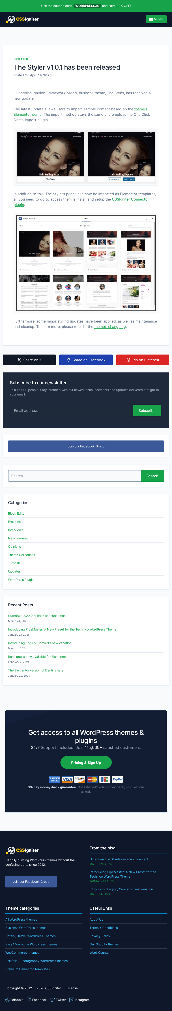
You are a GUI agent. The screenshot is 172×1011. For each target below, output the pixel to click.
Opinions (14, 546)
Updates (21, 59)
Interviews (15, 530)
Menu (158, 19)
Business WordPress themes (25, 928)
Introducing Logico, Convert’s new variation (39, 643)
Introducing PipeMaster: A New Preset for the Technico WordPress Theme (62, 629)
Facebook (39, 1000)
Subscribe (147, 410)
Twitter (61, 1000)
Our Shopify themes (104, 944)
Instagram (82, 1000)
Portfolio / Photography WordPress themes (36, 961)
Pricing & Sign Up (86, 762)
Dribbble (17, 1000)
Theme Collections (21, 555)
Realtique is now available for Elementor (37, 656)
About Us (96, 919)
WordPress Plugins (21, 579)
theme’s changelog (110, 326)
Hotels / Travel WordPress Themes (30, 936)
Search (152, 476)
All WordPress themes (21, 919)
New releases (18, 538)
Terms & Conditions (104, 928)
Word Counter (100, 952)
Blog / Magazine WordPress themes (31, 944)
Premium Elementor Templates (27, 969)
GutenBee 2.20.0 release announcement (37, 616)
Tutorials (14, 563)
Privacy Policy (100, 936)
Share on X (32, 360)
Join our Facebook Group (86, 446)
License (72, 988)
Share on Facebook (89, 360)
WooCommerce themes (22, 952)
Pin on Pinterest (146, 360)
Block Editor (17, 513)
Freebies (14, 522)
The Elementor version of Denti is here (35, 670)
